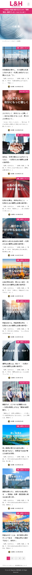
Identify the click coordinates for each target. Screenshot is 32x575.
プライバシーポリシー (8, 565)
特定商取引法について (21, 565)
